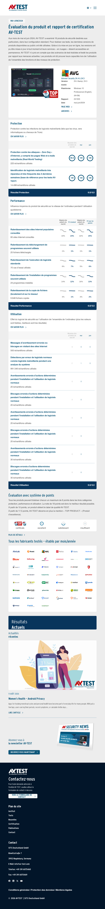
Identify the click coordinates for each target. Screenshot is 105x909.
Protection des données (42, 890)
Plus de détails (15, 535)
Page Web (65, 107)
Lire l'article (14, 712)
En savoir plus (17, 136)
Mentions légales (64, 890)
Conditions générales (18, 890)
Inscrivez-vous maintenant (22, 752)
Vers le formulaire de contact (22, 796)
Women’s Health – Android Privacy (26, 698)
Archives (65, 111)
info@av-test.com (22, 864)
